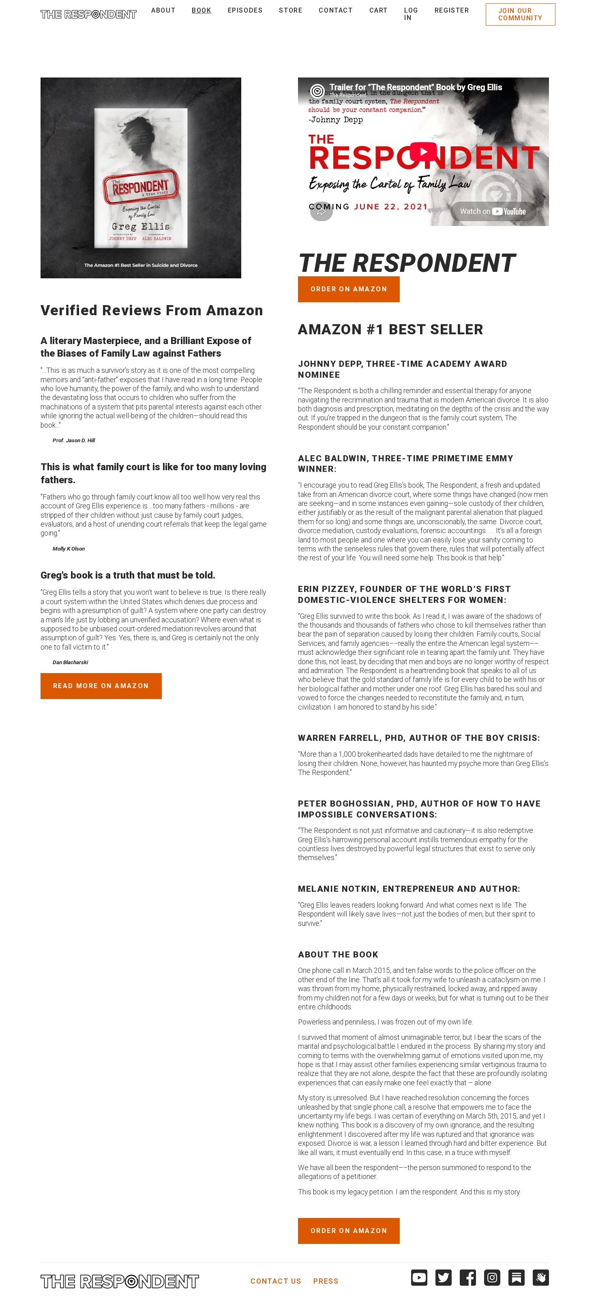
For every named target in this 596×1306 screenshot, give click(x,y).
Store (290, 10)
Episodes (245, 10)
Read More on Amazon (101, 686)
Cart (378, 10)
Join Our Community (520, 14)
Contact (336, 10)
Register (452, 10)
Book (201, 10)
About (163, 10)
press (326, 1281)
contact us (276, 1281)
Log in (411, 14)
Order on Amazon (349, 289)
